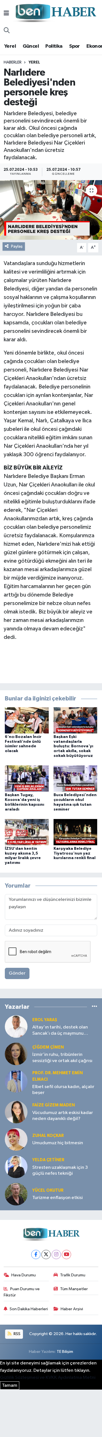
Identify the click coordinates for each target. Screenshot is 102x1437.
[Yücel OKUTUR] (16, 1194)
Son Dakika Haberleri (29, 1309)
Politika (53, 46)
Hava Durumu (23, 1275)
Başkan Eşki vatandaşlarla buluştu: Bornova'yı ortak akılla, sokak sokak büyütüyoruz (73, 746)
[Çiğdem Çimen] (16, 1053)
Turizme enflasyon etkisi (57, 1197)
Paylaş (17, 246)
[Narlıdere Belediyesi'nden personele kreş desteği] (51, 210)
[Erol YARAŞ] (16, 1026)
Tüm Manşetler (74, 1289)
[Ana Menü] (6, 13)
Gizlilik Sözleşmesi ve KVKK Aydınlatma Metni (47, 1377)
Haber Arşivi (72, 1309)
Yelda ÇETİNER (48, 1160)
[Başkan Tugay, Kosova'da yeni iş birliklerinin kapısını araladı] (27, 778)
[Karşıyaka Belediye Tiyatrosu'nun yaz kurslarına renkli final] (75, 831)
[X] (46, 1254)
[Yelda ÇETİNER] (16, 1166)
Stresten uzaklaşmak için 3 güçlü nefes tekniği (60, 1170)
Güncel (31, 46)
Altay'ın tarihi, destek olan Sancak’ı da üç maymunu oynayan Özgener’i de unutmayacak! (60, 1030)
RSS (16, 1334)
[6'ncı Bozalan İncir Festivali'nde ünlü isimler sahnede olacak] (27, 720)
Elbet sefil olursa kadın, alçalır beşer (63, 1089)
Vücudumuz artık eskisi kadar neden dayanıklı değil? (62, 1115)
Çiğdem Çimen (48, 1047)
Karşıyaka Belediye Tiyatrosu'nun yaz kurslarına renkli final (74, 853)
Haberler (13, 62)
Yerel (10, 46)
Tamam (9, 1385)
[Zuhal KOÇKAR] (16, 1139)
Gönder (17, 973)
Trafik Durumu (72, 1275)
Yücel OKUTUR (47, 1190)
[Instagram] (56, 1254)
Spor (74, 46)
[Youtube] (66, 1254)
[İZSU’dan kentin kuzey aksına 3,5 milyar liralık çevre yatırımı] (27, 831)
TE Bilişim (65, 1351)
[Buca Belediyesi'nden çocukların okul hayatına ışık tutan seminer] (75, 778)
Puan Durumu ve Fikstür (22, 1292)
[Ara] (7, 30)
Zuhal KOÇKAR (48, 1136)
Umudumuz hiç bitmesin (57, 1143)
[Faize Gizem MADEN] (16, 1112)
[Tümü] (94, 1006)
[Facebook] (36, 1254)
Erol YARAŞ (44, 1020)
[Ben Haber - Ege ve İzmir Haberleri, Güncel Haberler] (55, 13)
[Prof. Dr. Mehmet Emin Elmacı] (16, 1081)
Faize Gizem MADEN (53, 1105)
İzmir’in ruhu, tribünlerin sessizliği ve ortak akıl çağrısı (62, 1057)
